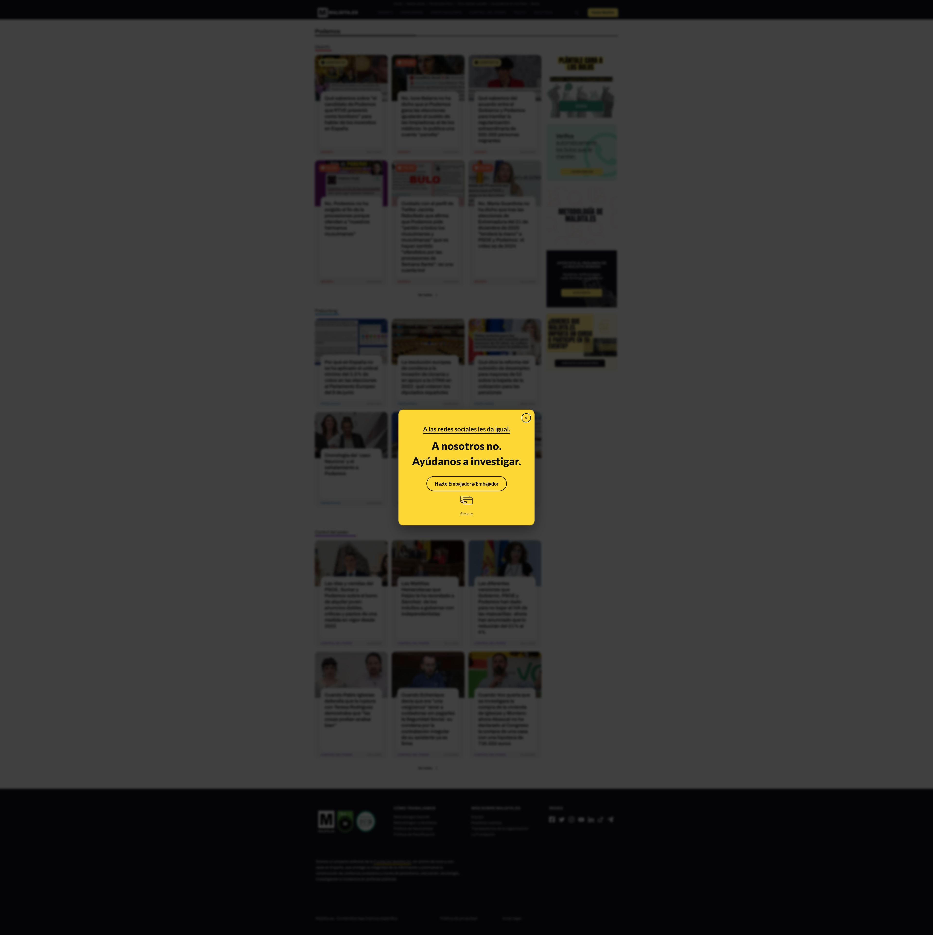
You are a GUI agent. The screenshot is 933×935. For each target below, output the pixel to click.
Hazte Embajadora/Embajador (467, 484)
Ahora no (466, 513)
